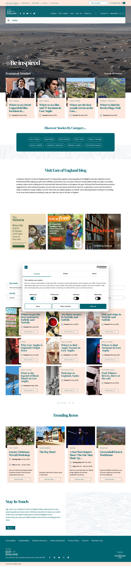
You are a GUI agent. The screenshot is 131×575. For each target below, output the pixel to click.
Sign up (9, 528)
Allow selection (65, 306)
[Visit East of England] (11, 11)
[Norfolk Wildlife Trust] (65, 231)
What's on (87, 13)
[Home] (8, 20)
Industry (44, 3)
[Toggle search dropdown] (123, 13)
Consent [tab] (37, 274)
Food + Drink (79, 139)
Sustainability (24, 541)
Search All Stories (113, 73)
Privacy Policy (73, 541)
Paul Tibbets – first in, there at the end (111, 375)
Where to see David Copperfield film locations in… (20, 108)
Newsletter (114, 13)
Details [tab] (65, 273)
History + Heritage (95, 139)
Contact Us (104, 13)
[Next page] (69, 403)
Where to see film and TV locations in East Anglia (50, 108)
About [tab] (94, 273)
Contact (85, 541)
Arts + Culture (34, 139)
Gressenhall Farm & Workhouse (111, 453)
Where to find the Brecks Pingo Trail (110, 106)
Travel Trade (54, 3)
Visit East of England (12, 3)
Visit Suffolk (35, 3)
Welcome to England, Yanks (70, 374)
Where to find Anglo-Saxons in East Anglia (70, 348)
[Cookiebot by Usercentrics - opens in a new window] (98, 267)
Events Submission (57, 541)
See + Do (79, 13)
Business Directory (39, 541)
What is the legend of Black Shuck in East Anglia (30, 377)
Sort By (12, 293)
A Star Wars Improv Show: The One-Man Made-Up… (81, 455)
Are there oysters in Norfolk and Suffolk (71, 317)
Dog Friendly (49, 139)
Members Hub (97, 541)
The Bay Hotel (47, 452)
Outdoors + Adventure (55, 145)
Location (104, 293)
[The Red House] (103, 231)
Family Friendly (64, 139)
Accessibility (11, 541)
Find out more (28, 331)
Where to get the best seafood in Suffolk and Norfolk (30, 318)
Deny (38, 306)
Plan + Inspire (63, 13)
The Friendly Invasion (93, 145)
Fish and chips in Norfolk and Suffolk (111, 317)
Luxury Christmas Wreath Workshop (19, 453)
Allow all (93, 306)
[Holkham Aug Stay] (28, 231)
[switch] (54, 298)
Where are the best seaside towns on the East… (81, 108)
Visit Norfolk (25, 3)
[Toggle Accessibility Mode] (123, 3)
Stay (72, 13)
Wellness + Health (74, 145)
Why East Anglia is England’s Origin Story (32, 348)
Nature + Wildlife (36, 145)
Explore (53, 13)
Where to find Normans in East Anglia (111, 348)
